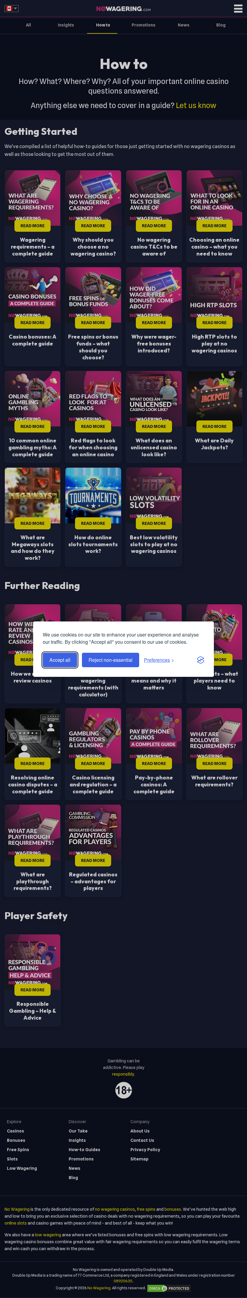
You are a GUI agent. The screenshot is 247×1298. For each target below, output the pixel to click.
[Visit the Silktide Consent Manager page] (200, 660)
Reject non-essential (111, 659)
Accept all (59, 659)
